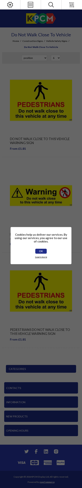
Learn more (41, 257)
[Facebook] (36, 451)
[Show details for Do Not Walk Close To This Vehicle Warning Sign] (41, 100)
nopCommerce (47, 482)
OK (41, 251)
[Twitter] (26, 451)
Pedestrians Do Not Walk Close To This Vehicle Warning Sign (40, 332)
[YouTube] (46, 451)
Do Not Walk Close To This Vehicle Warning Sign (40, 141)
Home (16, 41)
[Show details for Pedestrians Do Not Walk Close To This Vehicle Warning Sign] (41, 291)
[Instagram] (56, 451)
